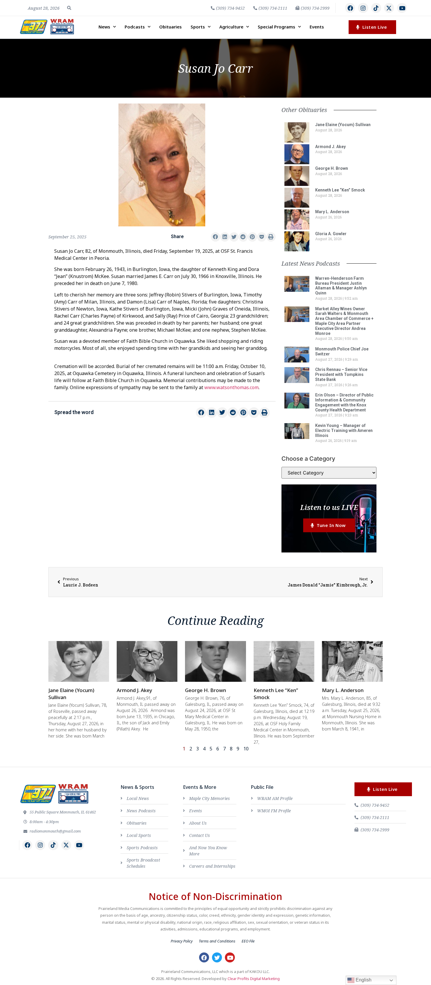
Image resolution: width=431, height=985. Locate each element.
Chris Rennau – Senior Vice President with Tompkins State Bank (341, 374)
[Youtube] (402, 8)
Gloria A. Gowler (331, 233)
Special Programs (276, 27)
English (362, 979)
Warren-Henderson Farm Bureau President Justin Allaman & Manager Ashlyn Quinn (341, 285)
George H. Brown (331, 168)
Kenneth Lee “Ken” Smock (340, 190)
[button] (69, 8)
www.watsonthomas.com (231, 387)
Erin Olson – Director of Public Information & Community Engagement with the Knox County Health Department (344, 402)
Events (317, 27)
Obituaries (170, 27)
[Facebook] (350, 8)
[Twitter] (217, 957)
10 (246, 748)
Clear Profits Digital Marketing (254, 978)
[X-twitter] (389, 8)
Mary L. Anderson (332, 211)
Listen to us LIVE (329, 507)
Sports (198, 27)
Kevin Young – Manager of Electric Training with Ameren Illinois (344, 430)
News (104, 27)
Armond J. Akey (330, 146)
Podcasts (135, 27)
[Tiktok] (376, 8)
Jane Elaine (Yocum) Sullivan (343, 124)
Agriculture (231, 27)
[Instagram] (363, 8)
